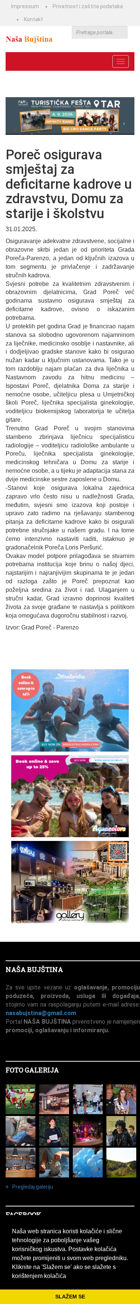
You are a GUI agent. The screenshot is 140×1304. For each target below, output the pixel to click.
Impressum (25, 6)
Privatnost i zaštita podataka (88, 6)
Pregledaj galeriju (32, 1187)
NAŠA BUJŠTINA (34, 969)
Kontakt (33, 19)
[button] (69, 1276)
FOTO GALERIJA (32, 1069)
